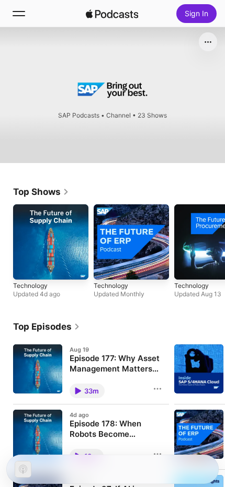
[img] (112, 13)
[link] (41, 192)
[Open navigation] (18, 13)
